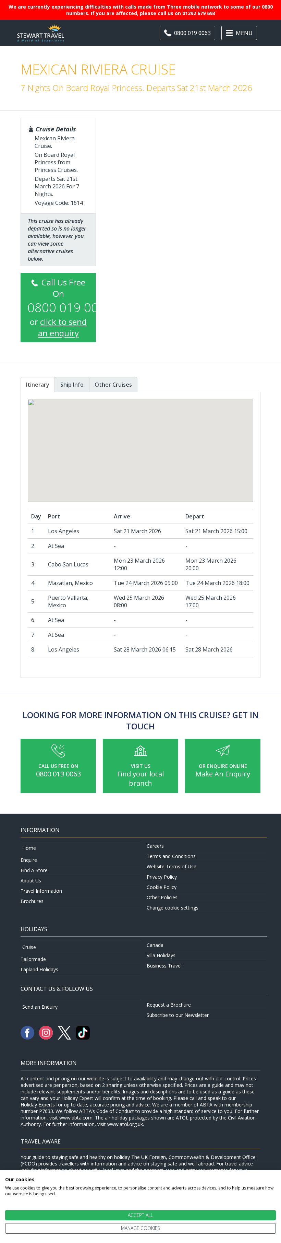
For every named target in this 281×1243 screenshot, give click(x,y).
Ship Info (72, 384)
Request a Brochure (169, 1004)
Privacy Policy (162, 876)
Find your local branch (140, 778)
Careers (155, 846)
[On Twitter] (65, 1038)
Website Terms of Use (171, 866)
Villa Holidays (161, 955)
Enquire (29, 860)
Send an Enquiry (40, 1007)
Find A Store (34, 870)
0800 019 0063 (58, 773)
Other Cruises (113, 384)
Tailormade (33, 959)
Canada (155, 945)
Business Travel (164, 965)
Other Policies (162, 897)
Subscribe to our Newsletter (178, 1015)
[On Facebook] (28, 1038)
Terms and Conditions (171, 856)
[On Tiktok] (83, 1038)
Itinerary (37, 384)
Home (29, 848)
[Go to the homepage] (40, 38)
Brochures (32, 901)
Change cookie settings (172, 907)
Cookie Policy (161, 887)
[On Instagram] (46, 1038)
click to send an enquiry (62, 327)
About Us (31, 880)
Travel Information (41, 891)
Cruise (29, 947)
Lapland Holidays (39, 969)
